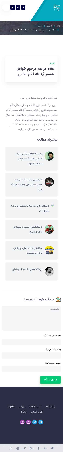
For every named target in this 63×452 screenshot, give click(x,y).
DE (23, 7)
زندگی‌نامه (50, 407)
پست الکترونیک (53, 349)
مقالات (11, 407)
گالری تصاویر (36, 412)
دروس (22, 407)
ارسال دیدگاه (50, 380)
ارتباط (23, 412)
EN (12, 7)
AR (18, 7)
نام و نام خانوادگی (52, 336)
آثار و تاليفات (35, 407)
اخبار (52, 63)
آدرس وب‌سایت (53, 363)
